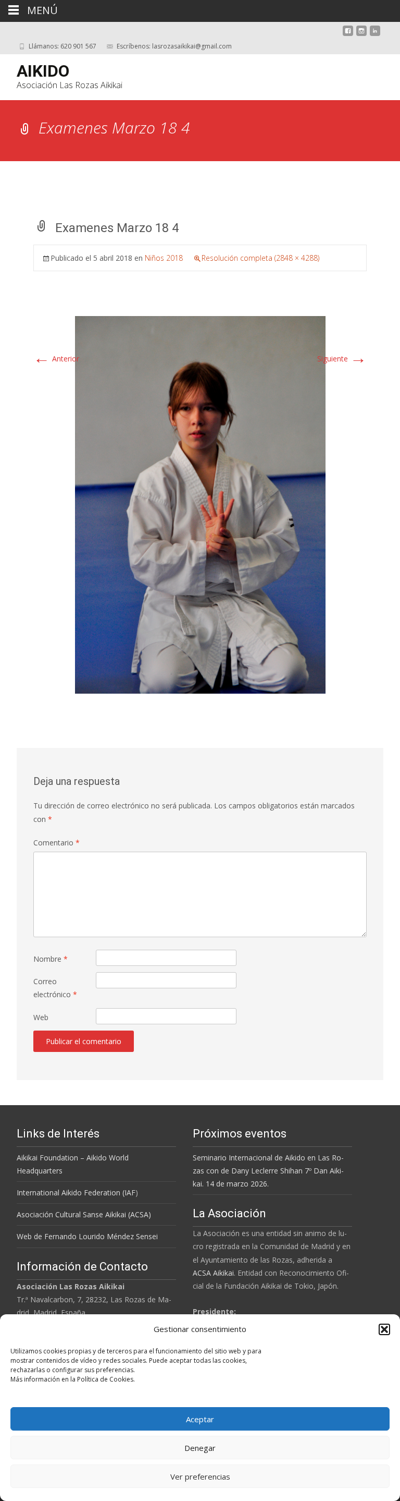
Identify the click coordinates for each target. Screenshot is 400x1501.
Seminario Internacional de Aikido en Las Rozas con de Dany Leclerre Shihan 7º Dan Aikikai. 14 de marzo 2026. (268, 1171)
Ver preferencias (200, 1476)
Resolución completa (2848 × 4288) (260, 258)
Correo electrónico (55, 987)
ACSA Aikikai (213, 1273)
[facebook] (348, 35)
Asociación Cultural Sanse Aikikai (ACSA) (84, 1214)
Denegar (200, 1448)
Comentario (56, 843)
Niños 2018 (164, 258)
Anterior (56, 359)
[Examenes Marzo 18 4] (200, 504)
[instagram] (361, 35)
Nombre (50, 959)
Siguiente (342, 359)
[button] (384, 1329)
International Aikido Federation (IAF (76, 1192)
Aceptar (200, 1419)
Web (40, 1017)
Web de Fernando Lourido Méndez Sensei (87, 1236)
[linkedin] (375, 35)
